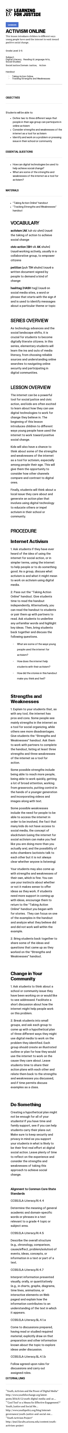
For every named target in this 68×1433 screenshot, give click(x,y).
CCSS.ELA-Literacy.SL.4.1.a (28, 1320)
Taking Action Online (25, 203)
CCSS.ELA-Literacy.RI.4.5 (27, 1233)
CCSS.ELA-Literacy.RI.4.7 (27, 1270)
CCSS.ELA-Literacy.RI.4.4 (27, 1200)
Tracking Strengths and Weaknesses (34, 207)
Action (42, 65)
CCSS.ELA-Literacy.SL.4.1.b (28, 1356)
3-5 (20, 51)
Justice (33, 65)
